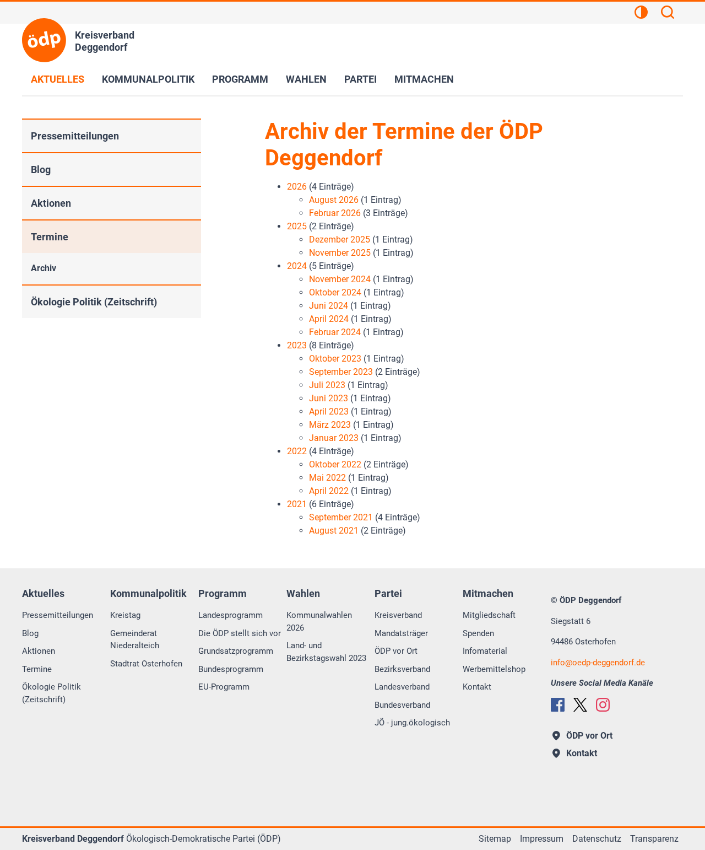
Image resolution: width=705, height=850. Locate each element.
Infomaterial (485, 651)
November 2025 (340, 253)
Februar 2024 (335, 332)
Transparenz (654, 838)
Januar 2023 (334, 438)
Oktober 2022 (335, 464)
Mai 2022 (327, 477)
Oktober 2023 (335, 358)
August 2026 (334, 200)
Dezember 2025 (339, 239)
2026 (297, 186)
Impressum (541, 838)
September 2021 (341, 517)
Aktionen (51, 203)
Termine (49, 237)
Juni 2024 (328, 305)
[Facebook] (558, 705)
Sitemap (495, 838)
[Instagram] (603, 705)
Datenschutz (596, 838)
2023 (297, 345)
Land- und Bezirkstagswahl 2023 (326, 652)
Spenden (478, 633)
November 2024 (340, 279)
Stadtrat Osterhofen (146, 664)
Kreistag (125, 615)
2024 (297, 266)
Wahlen (306, 79)
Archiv (43, 268)
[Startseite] (44, 40)
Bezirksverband (402, 669)
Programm (240, 79)
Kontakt (477, 687)
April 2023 (329, 411)
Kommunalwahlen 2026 (319, 621)
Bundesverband (402, 705)
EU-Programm (224, 687)
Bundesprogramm (230, 669)
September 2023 (341, 372)
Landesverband (402, 687)
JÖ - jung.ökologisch (412, 723)
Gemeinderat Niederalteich (134, 639)
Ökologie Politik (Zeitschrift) (94, 302)
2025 (297, 226)
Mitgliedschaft (489, 615)
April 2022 (329, 491)
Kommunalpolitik (148, 79)
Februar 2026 (335, 213)
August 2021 (334, 530)
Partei (360, 79)
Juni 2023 (328, 398)
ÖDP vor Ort (396, 651)
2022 (297, 451)
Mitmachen (424, 79)
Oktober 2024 (335, 292)
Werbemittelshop (494, 669)
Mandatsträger (401, 633)
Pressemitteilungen (75, 136)
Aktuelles (57, 79)
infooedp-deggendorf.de (598, 663)
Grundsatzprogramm (235, 651)
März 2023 (330, 424)
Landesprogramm (230, 615)
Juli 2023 (327, 385)
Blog (41, 169)
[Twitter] (580, 705)
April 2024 (329, 319)
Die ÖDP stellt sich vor (239, 633)
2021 (297, 504)
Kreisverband (398, 615)
